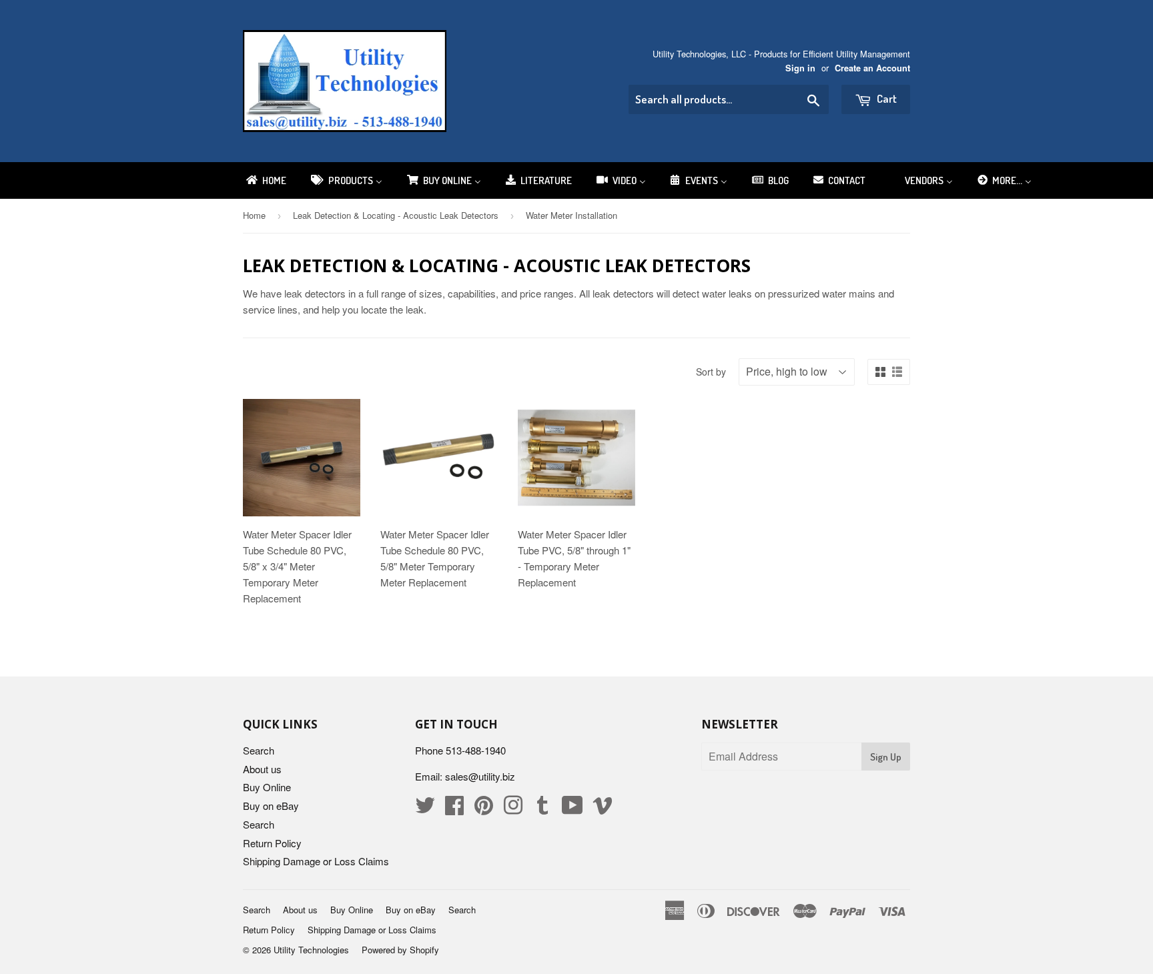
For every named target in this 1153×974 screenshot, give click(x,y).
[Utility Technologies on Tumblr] (542, 809)
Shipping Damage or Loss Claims (316, 861)
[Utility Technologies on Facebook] (454, 809)
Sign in (800, 68)
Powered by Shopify (400, 949)
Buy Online (267, 787)
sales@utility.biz (480, 776)
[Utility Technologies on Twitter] (425, 809)
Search (258, 750)
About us (262, 769)
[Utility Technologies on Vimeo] (603, 809)
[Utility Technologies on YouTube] (572, 809)
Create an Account (872, 68)
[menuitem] (265, 180)
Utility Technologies (311, 949)
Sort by (711, 371)
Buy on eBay (271, 806)
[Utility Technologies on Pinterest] (484, 809)
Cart (886, 98)
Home (254, 215)
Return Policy (272, 843)
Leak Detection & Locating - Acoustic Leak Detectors (395, 215)
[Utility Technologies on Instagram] (513, 809)
